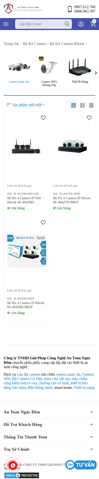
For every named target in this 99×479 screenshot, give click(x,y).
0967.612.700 (84, 7)
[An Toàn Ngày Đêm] (23, 8)
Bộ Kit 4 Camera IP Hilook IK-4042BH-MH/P (25, 305)
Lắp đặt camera (28, 374)
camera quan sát (68, 374)
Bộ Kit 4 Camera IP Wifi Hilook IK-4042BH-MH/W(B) (24, 200)
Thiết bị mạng (84, 388)
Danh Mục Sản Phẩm (6, 24)
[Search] (67, 24)
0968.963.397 (84, 11)
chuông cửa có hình (54, 383)
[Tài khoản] (81, 24)
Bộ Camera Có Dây (27, 379)
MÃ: (9, 193)
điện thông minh (40, 388)
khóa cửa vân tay (57, 379)
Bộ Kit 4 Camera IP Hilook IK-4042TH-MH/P (71, 200)
